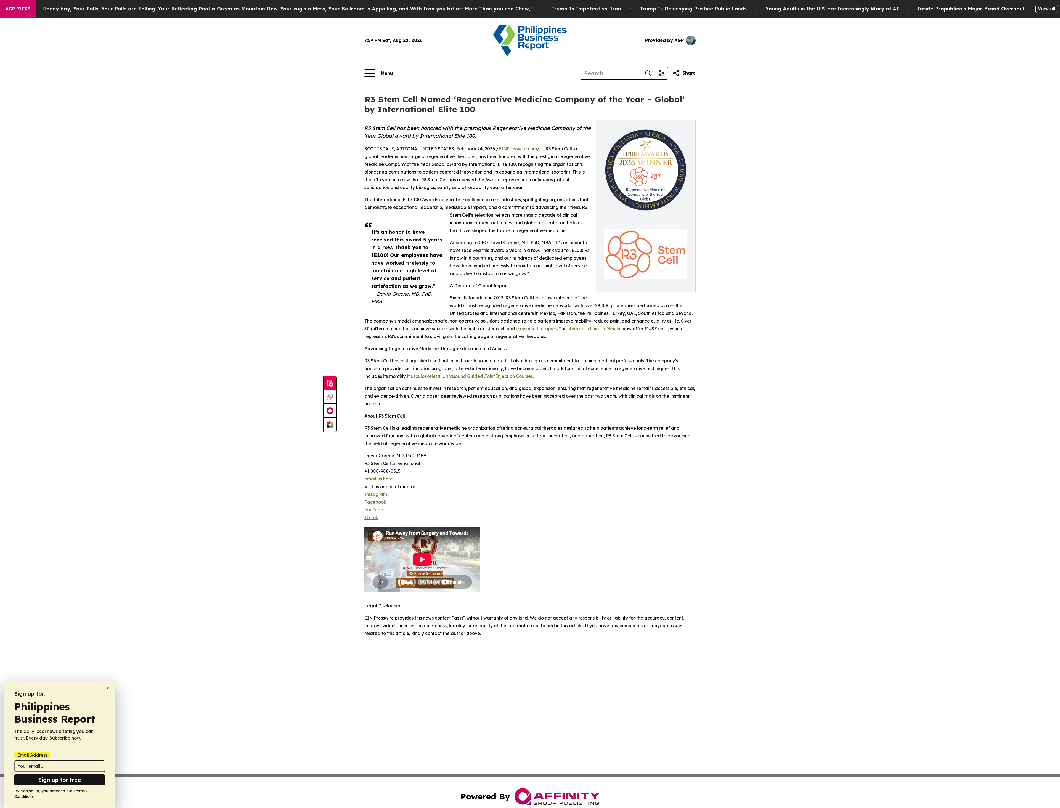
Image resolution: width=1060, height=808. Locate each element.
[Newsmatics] (330, 425)
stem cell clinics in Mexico (595, 328)
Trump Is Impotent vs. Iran (586, 9)
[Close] (107, 688)
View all (1046, 8)
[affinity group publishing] (330, 411)
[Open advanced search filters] (661, 73)
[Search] (647, 73)
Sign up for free (59, 779)
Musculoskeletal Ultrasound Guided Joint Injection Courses (470, 376)
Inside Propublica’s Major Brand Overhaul (971, 9)
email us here (378, 479)
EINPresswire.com (518, 148)
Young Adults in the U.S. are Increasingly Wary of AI (832, 9)
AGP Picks (18, 9)
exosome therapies (536, 328)
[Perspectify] (330, 397)
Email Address (32, 755)
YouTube (373, 509)
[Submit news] (330, 383)
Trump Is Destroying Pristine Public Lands (693, 9)
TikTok (371, 517)
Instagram (375, 494)
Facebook (375, 502)
